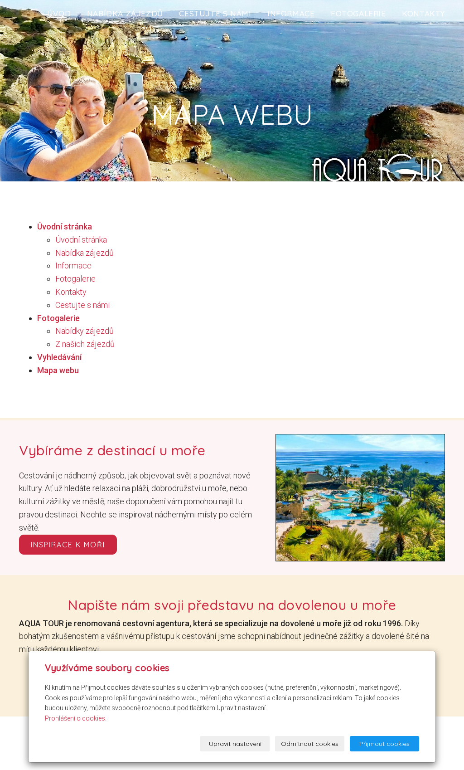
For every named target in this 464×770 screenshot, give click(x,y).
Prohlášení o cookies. (75, 718)
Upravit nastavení (235, 744)
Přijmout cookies (384, 744)
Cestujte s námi (215, 13)
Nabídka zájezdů (125, 13)
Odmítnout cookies (309, 744)
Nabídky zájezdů (84, 331)
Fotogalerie (358, 13)
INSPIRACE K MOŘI (68, 544)
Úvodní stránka (81, 239)
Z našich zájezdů (85, 344)
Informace (290, 13)
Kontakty (423, 13)
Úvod (59, 13)
